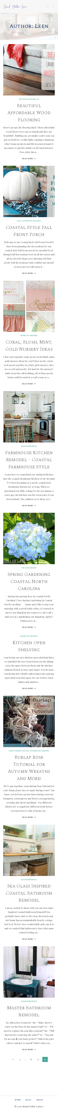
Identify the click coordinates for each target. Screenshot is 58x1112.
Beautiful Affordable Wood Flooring (29, 112)
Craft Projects (16, 751)
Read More (29, 158)
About (39, 1100)
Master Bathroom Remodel (29, 1011)
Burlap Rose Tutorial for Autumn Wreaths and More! (29, 768)
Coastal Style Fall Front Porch (29, 231)
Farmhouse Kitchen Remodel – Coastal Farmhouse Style (29, 459)
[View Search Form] (53, 6)
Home (18, 1100)
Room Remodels (29, 446)
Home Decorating (29, 335)
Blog (28, 1100)
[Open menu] (47, 6)
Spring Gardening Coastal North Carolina (29, 581)
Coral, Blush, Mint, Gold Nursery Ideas (29, 346)
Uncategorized (29, 568)
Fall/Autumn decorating (29, 221)
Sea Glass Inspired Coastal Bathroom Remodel (29, 893)
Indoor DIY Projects (29, 99)
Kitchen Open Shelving (29, 646)
